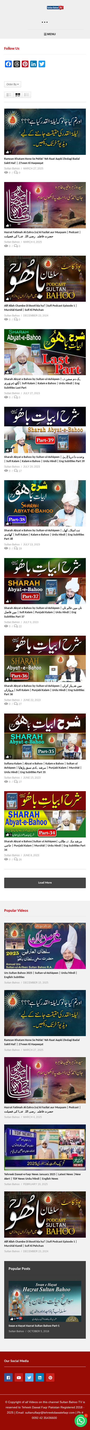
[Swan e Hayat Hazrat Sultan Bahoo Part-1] (45, 1301)
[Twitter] (29, 1377)
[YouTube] (19, 1377)
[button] (81, 1420)
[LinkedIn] (40, 1377)
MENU (51, 34)
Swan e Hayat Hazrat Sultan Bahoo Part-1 (34, 1326)
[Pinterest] (50, 1377)
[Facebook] (8, 1377)
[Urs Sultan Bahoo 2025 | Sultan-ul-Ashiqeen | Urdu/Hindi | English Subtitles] (45, 946)
